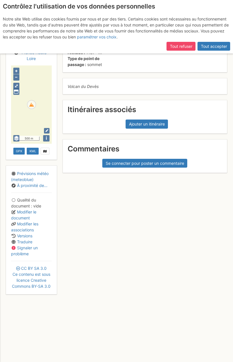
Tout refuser (181, 46)
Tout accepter (214, 46)
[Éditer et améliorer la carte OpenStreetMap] (46, 130)
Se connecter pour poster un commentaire (145, 163)
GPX (19, 151)
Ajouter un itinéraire (147, 124)
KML (33, 151)
